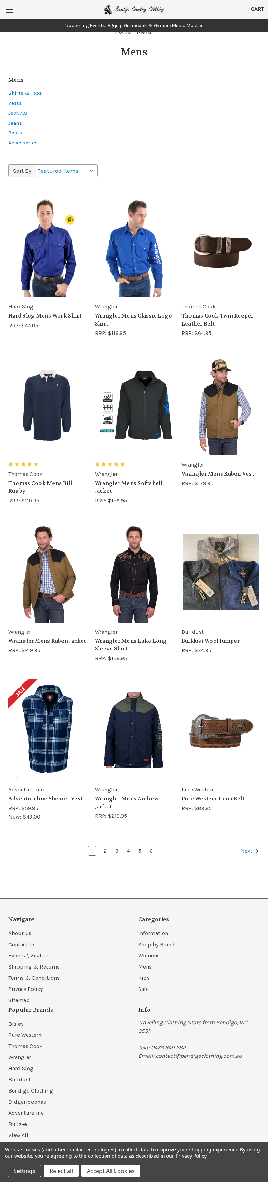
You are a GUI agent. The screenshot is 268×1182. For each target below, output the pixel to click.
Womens (149, 955)
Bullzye (17, 1124)
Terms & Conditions (34, 977)
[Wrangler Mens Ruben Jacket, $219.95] (47, 573)
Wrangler (19, 1057)
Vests (15, 103)
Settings (24, 1171)
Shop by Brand (156, 944)
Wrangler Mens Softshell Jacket (129, 487)
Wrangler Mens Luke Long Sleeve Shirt (131, 644)
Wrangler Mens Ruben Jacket (47, 640)
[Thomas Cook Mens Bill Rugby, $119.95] (47, 405)
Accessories (23, 143)
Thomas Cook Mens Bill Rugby (40, 487)
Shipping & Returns (34, 966)
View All (18, 1135)
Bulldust (19, 1079)
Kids (144, 977)
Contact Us (22, 944)
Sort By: (23, 170)
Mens (145, 966)
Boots (15, 133)
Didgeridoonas (27, 1101)
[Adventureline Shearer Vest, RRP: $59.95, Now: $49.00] (47, 730)
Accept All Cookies (111, 1171)
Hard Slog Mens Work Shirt (44, 315)
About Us (19, 933)
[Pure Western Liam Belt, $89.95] (221, 730)
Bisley (15, 1023)
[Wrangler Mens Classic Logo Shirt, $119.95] (134, 247)
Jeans (15, 123)
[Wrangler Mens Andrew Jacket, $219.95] (134, 730)
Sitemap (19, 1000)
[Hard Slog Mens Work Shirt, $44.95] (47, 247)
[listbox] (66, 171)
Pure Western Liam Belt (213, 798)
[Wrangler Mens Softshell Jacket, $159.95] (134, 405)
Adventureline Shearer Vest (45, 798)
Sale (143, 989)
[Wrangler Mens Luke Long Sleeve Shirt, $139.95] (134, 573)
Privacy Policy (25, 989)
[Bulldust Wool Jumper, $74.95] (221, 573)
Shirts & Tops (25, 93)
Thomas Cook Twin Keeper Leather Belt (217, 319)
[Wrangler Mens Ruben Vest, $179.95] (221, 405)
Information (153, 933)
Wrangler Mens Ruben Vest (217, 473)
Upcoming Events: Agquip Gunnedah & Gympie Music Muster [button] (134, 26)
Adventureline (26, 1113)
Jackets (17, 113)
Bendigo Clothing (30, 1090)
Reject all (61, 1171)
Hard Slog (21, 1068)
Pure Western (25, 1035)
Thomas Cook (25, 1046)
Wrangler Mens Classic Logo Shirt (133, 319)
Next (247, 850)
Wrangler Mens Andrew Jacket (126, 802)
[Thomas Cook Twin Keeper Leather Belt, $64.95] (221, 247)
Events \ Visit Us (29, 955)
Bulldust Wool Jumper (210, 640)
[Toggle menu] (9, 9)
